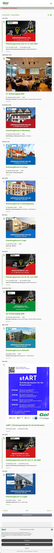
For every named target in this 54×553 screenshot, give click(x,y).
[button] (52, 529)
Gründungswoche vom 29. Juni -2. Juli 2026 (23, 460)
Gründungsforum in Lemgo (17, 167)
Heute (27, 510)
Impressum (35, 551)
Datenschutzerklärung (28, 551)
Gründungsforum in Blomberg (18, 130)
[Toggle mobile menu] (51, 3)
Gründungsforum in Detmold (17, 350)
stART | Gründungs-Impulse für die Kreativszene (25, 425)
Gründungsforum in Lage (16, 240)
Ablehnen (27, 544)
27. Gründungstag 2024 (15, 94)
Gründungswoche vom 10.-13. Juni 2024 (22, 43)
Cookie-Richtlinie (20, 551)
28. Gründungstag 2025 (15, 313)
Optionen (27, 548)
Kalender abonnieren (27, 514)
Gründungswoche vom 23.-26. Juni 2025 (22, 277)
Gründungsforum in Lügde (16, 496)
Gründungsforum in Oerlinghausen (20, 203)
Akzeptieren (27, 540)
